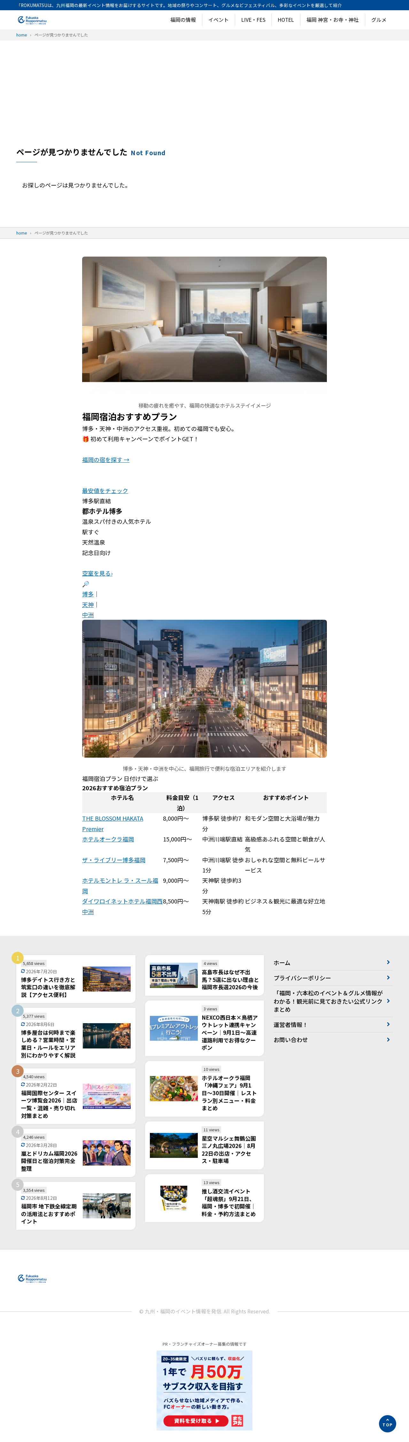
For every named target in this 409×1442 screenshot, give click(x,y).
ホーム (282, 962)
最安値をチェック (105, 490)
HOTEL (286, 19)
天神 (88, 604)
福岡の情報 (183, 19)
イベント (218, 19)
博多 (88, 594)
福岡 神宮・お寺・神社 (332, 19)
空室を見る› (97, 573)
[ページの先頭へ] (387, 1423)
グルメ (379, 19)
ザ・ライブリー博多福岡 (113, 860)
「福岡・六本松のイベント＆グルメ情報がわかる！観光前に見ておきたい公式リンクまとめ (328, 1001)
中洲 (88, 614)
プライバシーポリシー (302, 978)
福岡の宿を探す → (105, 459)
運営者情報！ (291, 1024)
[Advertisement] (204, 98)
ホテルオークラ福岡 (108, 839)
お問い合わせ (291, 1039)
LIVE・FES (253, 19)
